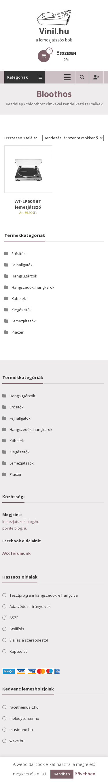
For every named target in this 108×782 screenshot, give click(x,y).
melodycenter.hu (24, 718)
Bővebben (85, 774)
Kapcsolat (18, 651)
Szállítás (17, 628)
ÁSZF (14, 617)
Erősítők (19, 253)
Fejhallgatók (22, 264)
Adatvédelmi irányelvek (30, 606)
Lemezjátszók (24, 321)
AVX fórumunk (16, 553)
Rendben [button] (62, 774)
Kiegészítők (22, 309)
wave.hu (17, 740)
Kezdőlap (14, 103)
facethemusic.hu (24, 707)
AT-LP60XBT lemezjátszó (28, 204)
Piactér (18, 332)
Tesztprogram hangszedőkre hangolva (44, 595)
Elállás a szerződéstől (29, 640)
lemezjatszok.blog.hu (20, 521)
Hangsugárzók (24, 276)
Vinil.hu (54, 31)
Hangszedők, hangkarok (33, 287)
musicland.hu (21, 729)
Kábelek (19, 298)
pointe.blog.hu (14, 528)
